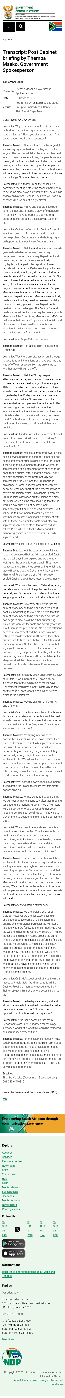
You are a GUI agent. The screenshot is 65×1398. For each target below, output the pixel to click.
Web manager (41, 1380)
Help (5, 1178)
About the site (22, 1380)
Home (6, 39)
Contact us (8, 1174)
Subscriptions (10, 1191)
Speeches (8, 1196)
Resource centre (12, 1161)
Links (5, 1170)
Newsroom (8, 1165)
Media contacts (11, 1200)
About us (7, 1152)
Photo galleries (11, 1209)
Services (7, 1157)
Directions (8, 1339)
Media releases (11, 1187)
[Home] (29, 12)
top (5, 1099)
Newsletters (9, 1204)
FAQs (5, 1183)
